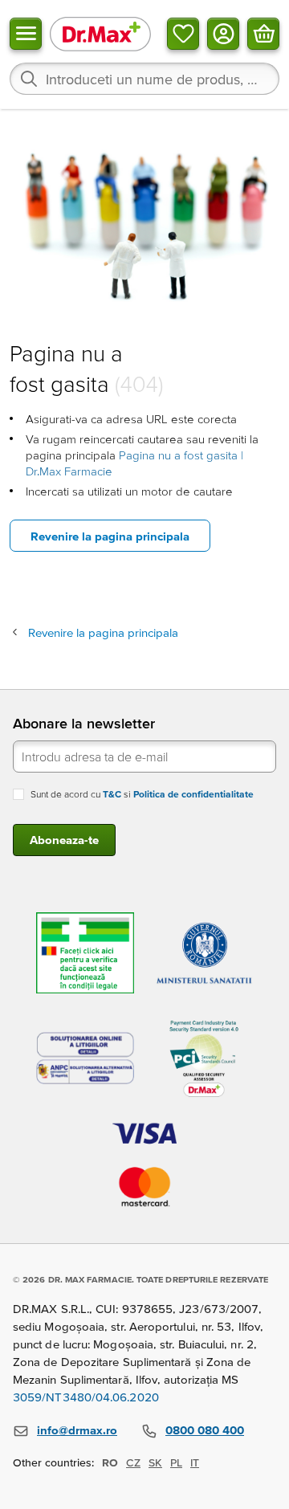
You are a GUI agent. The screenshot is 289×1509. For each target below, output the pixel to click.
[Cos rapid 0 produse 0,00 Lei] (263, 34)
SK (155, 1462)
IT (194, 1462)
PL (176, 1462)
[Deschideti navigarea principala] (26, 34)
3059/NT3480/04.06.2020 (86, 1397)
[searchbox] (144, 79)
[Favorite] (183, 34)
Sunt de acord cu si (142, 794)
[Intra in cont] (223, 34)
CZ (133, 1462)
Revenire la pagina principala (110, 536)
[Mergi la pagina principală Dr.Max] (100, 33)
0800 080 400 (204, 1430)
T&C (112, 794)
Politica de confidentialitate (193, 794)
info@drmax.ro (77, 1430)
